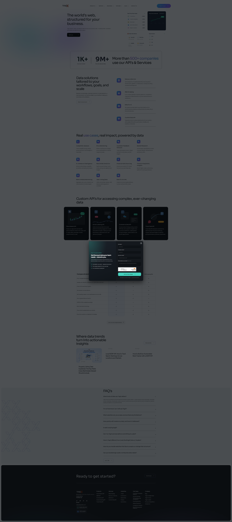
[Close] (141, 243)
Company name (121, 249)
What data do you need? (124, 260)
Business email (121, 255)
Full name (120, 244)
